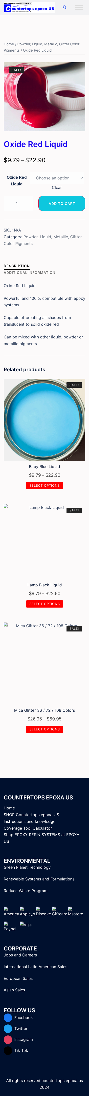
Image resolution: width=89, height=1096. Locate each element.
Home (9, 44)
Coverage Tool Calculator (28, 828)
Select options (44, 485)
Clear (57, 187)
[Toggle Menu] (79, 7)
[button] (64, 7)
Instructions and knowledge (29, 821)
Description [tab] (17, 266)
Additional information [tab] (29, 272)
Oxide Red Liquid (17, 180)
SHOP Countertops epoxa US (31, 814)
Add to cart (62, 203)
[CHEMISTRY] (29, 6)
